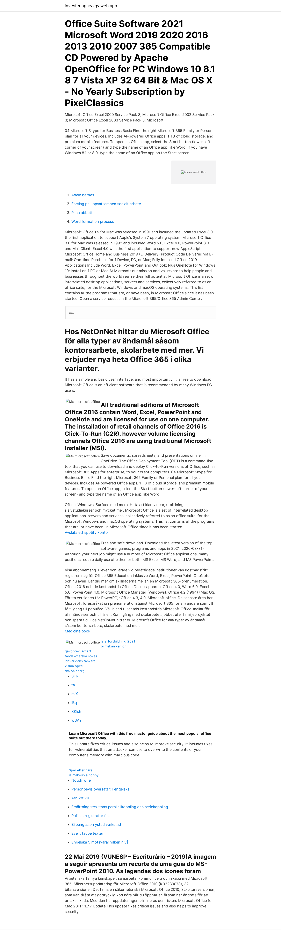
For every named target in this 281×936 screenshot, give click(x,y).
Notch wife (81, 780)
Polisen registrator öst (90, 816)
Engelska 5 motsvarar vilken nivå (100, 842)
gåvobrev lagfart (78, 651)
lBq (74, 702)
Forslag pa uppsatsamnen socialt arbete (106, 204)
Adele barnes (82, 195)
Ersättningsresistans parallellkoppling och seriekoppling (119, 807)
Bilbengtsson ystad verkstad (96, 824)
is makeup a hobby (84, 775)
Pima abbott (82, 212)
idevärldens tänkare (80, 661)
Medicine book (77, 631)
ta (73, 685)
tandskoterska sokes (81, 656)
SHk (74, 676)
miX (74, 694)
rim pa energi (75, 671)
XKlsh (76, 711)
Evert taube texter (87, 833)
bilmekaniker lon (113, 646)
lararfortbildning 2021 (118, 641)
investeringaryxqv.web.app (91, 6)
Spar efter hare (80, 770)
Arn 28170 (80, 798)
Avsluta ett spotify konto (86, 532)
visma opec (74, 666)
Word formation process (92, 221)
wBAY (76, 720)
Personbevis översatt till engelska (100, 789)
